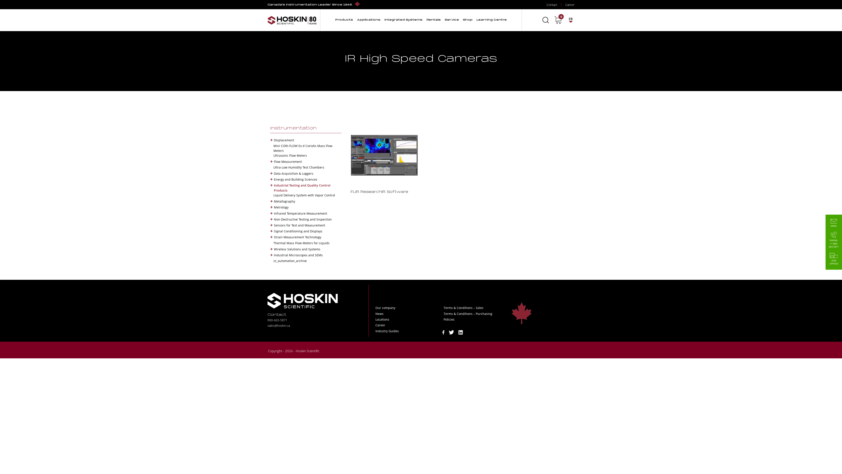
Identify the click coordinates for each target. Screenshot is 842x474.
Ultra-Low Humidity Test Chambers (298, 167)
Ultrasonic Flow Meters (290, 155)
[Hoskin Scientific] (292, 20)
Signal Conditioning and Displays (298, 231)
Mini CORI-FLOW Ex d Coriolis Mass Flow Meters (302, 148)
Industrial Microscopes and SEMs (298, 255)
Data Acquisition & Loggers (293, 173)
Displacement (284, 140)
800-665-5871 (277, 320)
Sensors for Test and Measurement (299, 225)
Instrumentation (293, 128)
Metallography (284, 201)
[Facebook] (443, 332)
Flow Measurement (288, 162)
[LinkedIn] (460, 332)
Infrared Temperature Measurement (300, 213)
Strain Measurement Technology (297, 237)
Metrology (281, 207)
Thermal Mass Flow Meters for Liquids (301, 243)
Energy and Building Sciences (295, 179)
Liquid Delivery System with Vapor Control (304, 195)
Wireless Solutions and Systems (297, 249)
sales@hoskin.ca (279, 325)
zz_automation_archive (290, 261)
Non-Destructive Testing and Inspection (303, 219)
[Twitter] (451, 332)
